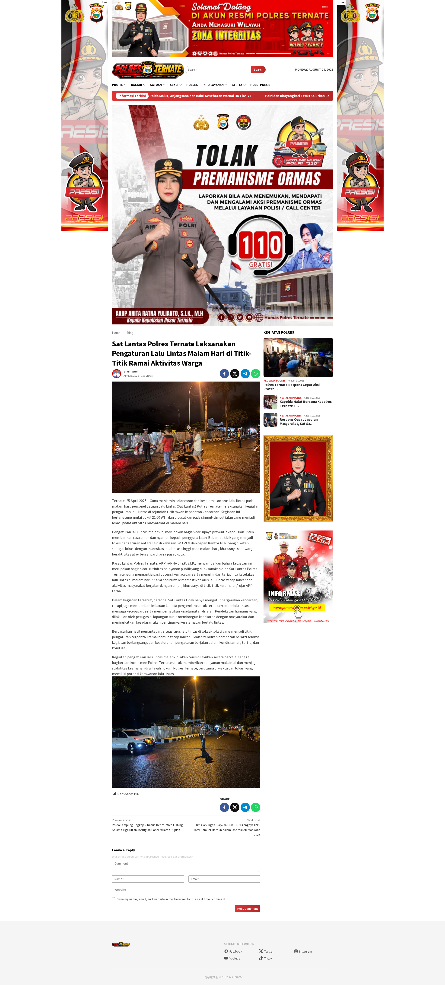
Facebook (235, 951)
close (104, 2)
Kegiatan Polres (275, 380)
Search (258, 69)
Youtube (234, 958)
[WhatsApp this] (255, 373)
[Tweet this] (234, 373)
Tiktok (268, 958)
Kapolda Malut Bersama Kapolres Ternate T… (306, 404)
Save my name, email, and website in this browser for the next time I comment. (171, 899)
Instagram (305, 951)
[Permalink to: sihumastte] (116, 373)
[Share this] (224, 373)
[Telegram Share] (245, 373)
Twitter (268, 951)
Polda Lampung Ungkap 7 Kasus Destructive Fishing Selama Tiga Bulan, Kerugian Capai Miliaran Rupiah (147, 825)
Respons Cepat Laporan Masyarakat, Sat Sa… (299, 421)
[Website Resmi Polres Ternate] (148, 69)
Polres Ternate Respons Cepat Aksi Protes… (292, 387)
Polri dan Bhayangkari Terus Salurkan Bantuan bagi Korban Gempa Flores (242, 96)
